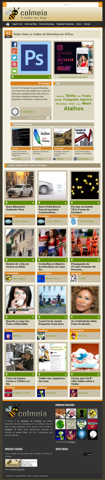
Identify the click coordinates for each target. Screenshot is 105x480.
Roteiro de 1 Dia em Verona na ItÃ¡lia (17, 265)
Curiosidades (12, 273)
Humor (9, 330)
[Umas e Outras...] (71, 428)
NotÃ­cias (43, 330)
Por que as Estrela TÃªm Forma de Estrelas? (82, 209)
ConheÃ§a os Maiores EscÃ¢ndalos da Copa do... (52, 267)
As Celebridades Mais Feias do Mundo (84, 322)
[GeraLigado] (82, 428)
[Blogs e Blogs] (60, 428)
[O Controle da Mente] (82, 439)
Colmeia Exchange (46, 24)
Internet (43, 387)
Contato (87, 24)
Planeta (75, 216)
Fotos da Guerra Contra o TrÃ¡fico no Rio (18, 381)
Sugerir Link (17, 24)
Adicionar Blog (31, 24)
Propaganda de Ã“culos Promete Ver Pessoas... (83, 267)
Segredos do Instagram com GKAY (73, 77)
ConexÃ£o (27, 111)
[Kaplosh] (60, 418)
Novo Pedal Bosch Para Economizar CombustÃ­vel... (50, 209)
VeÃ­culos (10, 216)
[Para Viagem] (92, 418)
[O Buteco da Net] (92, 428)
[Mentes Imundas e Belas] (92, 439)
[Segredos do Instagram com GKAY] (73, 73)
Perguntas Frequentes (65, 24)
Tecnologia (44, 216)
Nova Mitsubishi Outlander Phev (15, 208)
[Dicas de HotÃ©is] (71, 418)
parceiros (72, 442)
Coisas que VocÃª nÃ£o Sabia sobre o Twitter (82, 381)
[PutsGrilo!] (60, 439)
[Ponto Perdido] (82, 418)
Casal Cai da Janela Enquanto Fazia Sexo (51, 322)
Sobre (79, 24)
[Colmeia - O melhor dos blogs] (12, 20)
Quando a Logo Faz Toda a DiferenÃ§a (17, 322)
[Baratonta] (71, 439)
